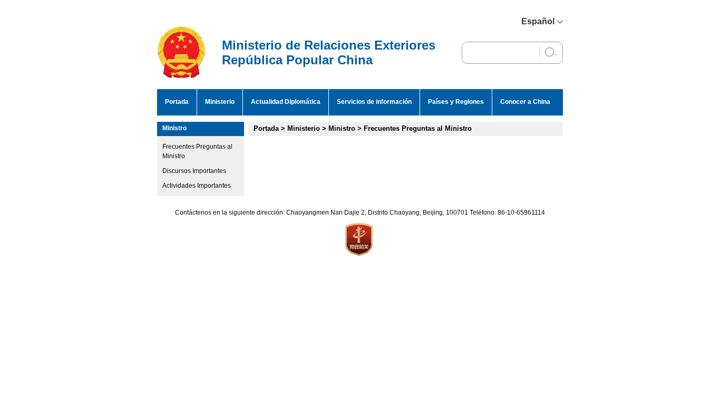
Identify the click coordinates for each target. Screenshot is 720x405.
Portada (177, 101)
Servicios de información (374, 101)
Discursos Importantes (194, 171)
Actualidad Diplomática (285, 101)
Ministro (174, 128)
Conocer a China (525, 101)
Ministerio (220, 101)
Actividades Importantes (196, 185)
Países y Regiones (456, 101)
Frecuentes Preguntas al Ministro (418, 128)
